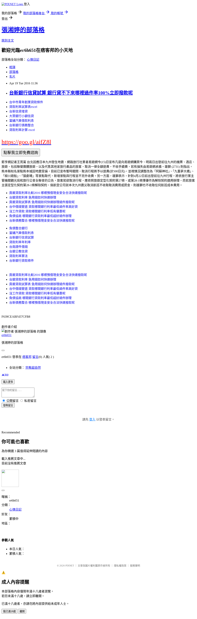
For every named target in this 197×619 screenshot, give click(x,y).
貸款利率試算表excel (23, 106)
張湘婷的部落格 (23, 29)
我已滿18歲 (9, 611)
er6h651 (7, 335)
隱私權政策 (120, 565)
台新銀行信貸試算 (21, 237)
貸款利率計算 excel (22, 130)
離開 (22, 611)
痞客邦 (27, 357)
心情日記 (33, 59)
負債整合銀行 (18, 228)
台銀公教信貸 (18, 251)
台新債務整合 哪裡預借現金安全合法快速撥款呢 (42, 220)
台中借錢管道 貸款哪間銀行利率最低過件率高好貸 (43, 206)
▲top (5, 374)
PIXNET (69, 565)
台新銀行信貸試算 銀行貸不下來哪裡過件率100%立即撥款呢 (71, 92)
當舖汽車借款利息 (21, 120)
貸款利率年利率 (20, 242)
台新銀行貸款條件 (21, 260)
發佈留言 (8, 405)
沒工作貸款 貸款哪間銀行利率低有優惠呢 (37, 211)
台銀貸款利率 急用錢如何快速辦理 (32, 197)
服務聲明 (135, 565)
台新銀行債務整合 (21, 125)
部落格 (13, 72)
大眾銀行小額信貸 (21, 116)
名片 (12, 76)
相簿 (12, 67)
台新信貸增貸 (18, 111)
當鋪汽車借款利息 (21, 233)
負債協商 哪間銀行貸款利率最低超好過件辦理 (40, 216)
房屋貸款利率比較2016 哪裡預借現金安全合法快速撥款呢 (48, 192)
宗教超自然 (33, 367)
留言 (35, 357)
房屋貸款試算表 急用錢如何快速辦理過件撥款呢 (42, 202)
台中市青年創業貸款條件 (26, 102)
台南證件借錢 (18, 246)
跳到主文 (8, 40)
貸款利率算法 (18, 256)
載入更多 (8, 381)
